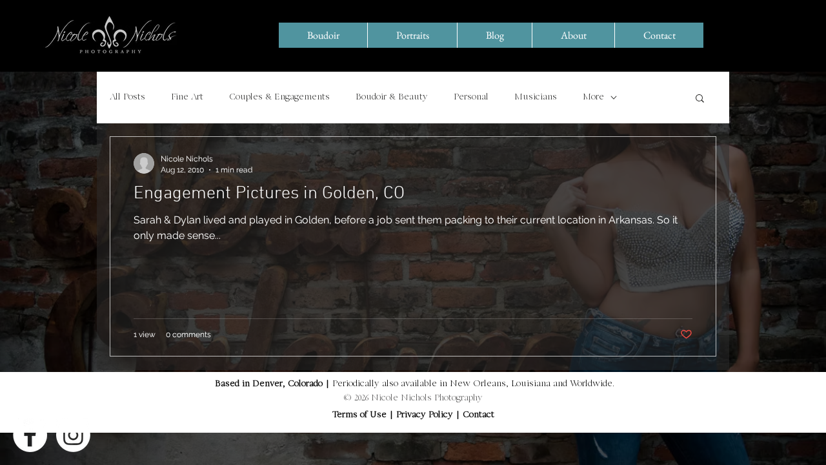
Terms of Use (359, 415)
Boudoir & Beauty (392, 97)
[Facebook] (30, 435)
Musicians (535, 97)
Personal (471, 97)
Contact (478, 415)
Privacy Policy (426, 415)
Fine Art (187, 97)
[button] (700, 99)
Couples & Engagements (279, 97)
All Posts (127, 97)
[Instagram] (73, 435)
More (593, 97)
